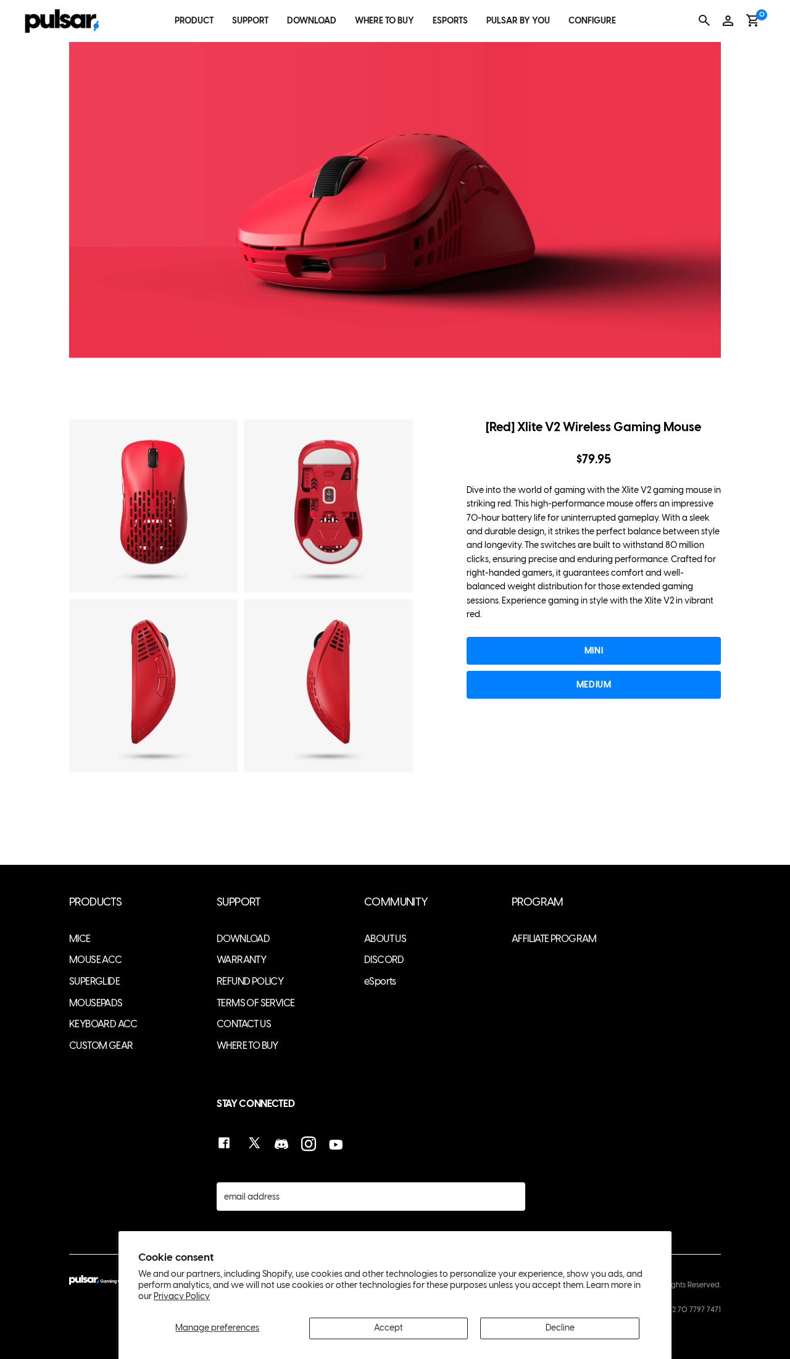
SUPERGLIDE (94, 981)
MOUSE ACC (95, 960)
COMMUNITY (396, 902)
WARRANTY (241, 960)
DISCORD (384, 960)
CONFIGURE (592, 20)
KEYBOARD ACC (103, 1024)
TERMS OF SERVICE (255, 1003)
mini (593, 651)
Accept (388, 1328)
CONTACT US (244, 1024)
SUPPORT (250, 20)
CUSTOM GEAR (101, 1045)
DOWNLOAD (311, 20)
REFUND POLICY (250, 981)
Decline (560, 1328)
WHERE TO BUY (384, 20)
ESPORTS (450, 20)
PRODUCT (194, 20)
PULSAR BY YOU (518, 20)
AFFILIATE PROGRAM (554, 939)
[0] (752, 20)
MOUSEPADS (96, 1003)
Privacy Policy (182, 1296)
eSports (380, 981)
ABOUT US (385, 939)
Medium (593, 685)
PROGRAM (537, 902)
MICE (80, 939)
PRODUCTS (95, 902)
